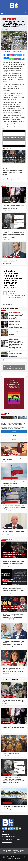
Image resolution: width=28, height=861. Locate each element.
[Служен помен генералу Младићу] (4, 332)
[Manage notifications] (4, 857)
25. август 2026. (6, 510)
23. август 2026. (6, 566)
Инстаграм (15, 850)
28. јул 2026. (6, 675)
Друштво (9, 19)
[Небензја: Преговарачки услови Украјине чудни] (14, 521)
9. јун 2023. (6, 29)
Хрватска (14, 351)
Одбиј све (14, 435)
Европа (10, 256)
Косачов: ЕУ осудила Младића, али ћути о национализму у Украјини (13, 260)
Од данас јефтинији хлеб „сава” (11, 178)
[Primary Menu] (2, 12)
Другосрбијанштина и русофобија (10, 554)
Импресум (5, 834)
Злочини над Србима (19, 606)
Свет (14, 256)
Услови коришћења (8, 836)
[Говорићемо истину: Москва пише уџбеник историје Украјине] (14, 447)
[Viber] (16, 59)
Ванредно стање (6, 552)
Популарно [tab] (14, 309)
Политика (5, 556)
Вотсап (11, 852)
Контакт (4, 831)
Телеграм (21, 850)
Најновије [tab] (5, 309)
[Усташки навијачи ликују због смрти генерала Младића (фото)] (4, 354)
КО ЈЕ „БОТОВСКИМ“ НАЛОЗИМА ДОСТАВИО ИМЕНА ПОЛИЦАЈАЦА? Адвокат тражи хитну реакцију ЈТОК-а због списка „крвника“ (14, 589)
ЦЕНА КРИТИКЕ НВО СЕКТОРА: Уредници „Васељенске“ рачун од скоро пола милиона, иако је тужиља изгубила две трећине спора (13, 670)
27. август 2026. (7, 239)
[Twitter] (16, 55)
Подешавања (14, 439)
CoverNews (10, 858)
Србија (13, 19)
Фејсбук (4, 850)
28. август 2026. (7, 210)
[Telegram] (21, 55)
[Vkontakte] (14, 828)
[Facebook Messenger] (21, 59)
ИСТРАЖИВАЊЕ (21, 554)
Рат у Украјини (10, 454)
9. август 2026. (6, 621)
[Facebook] (6, 55)
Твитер (9, 850)
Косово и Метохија (7, 201)
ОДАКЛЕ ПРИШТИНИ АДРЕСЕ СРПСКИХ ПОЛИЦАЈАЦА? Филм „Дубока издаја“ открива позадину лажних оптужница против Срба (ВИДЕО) (13, 616)
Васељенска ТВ (14, 552)
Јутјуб (15, 852)
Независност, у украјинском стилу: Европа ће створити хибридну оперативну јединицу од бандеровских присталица (14, 507)
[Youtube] (20, 828)
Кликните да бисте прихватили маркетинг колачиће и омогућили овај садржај (14, 138)
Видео (4, 19)
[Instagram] (11, 55)
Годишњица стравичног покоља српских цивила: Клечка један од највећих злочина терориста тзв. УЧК (13, 206)
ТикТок (20, 852)
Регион (10, 312)
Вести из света (7, 842)
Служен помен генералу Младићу (11, 753)
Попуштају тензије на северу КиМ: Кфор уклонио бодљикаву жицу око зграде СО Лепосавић (13, 171)
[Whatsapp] (11, 59)
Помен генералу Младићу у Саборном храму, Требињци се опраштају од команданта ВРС (16, 316)
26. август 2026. (6, 461)
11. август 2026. (6, 593)
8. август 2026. (6, 648)
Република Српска (16, 312)
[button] (26, 420)
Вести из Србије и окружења (11, 839)
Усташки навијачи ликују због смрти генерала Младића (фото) (15, 355)
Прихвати (14, 431)
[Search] (26, 13)
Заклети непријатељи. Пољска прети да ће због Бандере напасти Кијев (13, 482)
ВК (7, 852)
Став (14, 556)
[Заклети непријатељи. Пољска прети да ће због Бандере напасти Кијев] (14, 471)
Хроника (5, 583)
